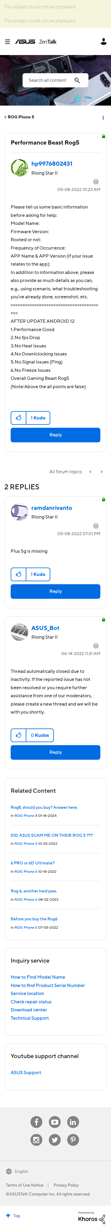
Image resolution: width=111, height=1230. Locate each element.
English (21, 1171)
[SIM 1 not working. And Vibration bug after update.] (101, 472)
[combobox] (55, 80)
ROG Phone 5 (21, 117)
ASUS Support (26, 1073)
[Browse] (9, 41)
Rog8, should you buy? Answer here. (44, 807)
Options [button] (103, 117)
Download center (29, 1010)
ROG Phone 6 (26, 871)
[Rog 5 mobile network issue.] (91, 472)
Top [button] (16, 1216)
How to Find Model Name (38, 977)
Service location (27, 993)
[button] (18, 418)
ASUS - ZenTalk (36, 41)
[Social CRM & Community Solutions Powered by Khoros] (91, 1217)
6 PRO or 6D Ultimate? (32, 863)
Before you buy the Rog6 (34, 919)
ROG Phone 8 (26, 816)
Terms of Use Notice (25, 1185)
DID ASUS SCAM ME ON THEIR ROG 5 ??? (52, 835)
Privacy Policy (66, 1185)
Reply (55, 435)
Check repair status (31, 1002)
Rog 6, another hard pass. (34, 891)
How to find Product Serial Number (48, 985)
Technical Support (30, 1018)
